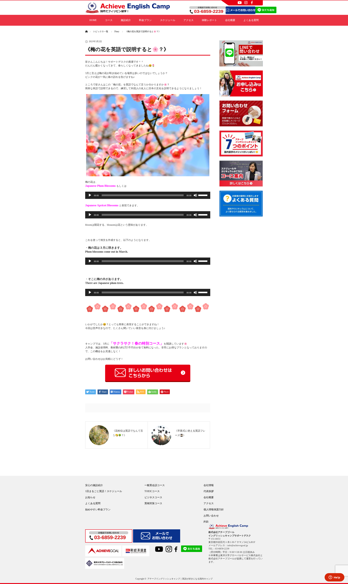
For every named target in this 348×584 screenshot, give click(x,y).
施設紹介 (126, 20)
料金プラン (145, 20)
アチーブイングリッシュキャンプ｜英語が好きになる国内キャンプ (180, 578)
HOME (93, 20)
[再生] (90, 195)
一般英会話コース (154, 485)
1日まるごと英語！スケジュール (103, 491)
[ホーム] (86, 27)
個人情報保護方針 (214, 509)
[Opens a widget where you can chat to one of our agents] (334, 577)
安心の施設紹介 (94, 485)
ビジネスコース (153, 497)
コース (109, 20)
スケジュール (167, 20)
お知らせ (90, 497)
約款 (206, 521)
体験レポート (209, 20)
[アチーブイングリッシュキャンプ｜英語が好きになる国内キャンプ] (127, 12)
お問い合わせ (211, 515)
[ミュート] (195, 195)
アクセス (188, 20)
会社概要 (230, 20)
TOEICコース (152, 491)
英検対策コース (153, 503)
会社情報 (209, 485)
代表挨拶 (209, 491)
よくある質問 (251, 20)
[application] (147, 195)
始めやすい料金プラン (98, 509)
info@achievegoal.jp (237, 545)
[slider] (203, 195)
